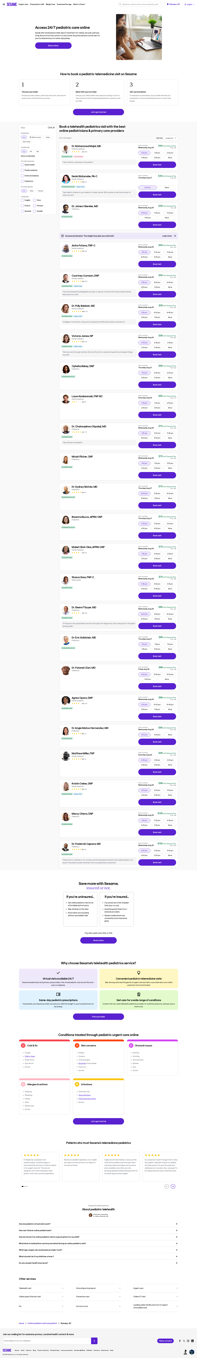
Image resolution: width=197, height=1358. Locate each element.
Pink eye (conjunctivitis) (87, 1099)
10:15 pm (145, 704)
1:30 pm (145, 373)
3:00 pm (158, 157)
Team (22, 1350)
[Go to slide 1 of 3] (22, 1186)
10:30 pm (171, 674)
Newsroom (105, 1350)
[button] (98, 1224)
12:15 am (150, 187)
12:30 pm (171, 493)
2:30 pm (171, 153)
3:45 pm (158, 347)
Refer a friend (79, 4)
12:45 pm (145, 498)
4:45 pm (145, 765)
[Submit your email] (94, 1341)
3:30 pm (145, 347)
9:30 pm (145, 674)
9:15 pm (158, 287)
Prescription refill (37, 4)
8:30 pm (158, 282)
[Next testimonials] (173, 1186)
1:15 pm (158, 644)
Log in (189, 4)
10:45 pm (171, 704)
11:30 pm (171, 213)
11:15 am (145, 252)
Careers (28, 1350)
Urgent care (23, 4)
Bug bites (82, 1063)
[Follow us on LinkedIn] (192, 1341)
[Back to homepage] (12, 4)
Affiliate (89, 1350)
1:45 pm (145, 554)
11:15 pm (158, 213)
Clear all (51, 127)
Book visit (164, 165)
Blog (34, 1350)
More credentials (28, 156)
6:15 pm (171, 584)
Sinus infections (85, 1095)
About (17, 1350)
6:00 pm (158, 584)
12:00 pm (145, 257)
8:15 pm (145, 282)
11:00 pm (145, 213)
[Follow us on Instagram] (188, 1341)
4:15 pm (158, 760)
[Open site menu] (4, 4)
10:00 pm (158, 674)
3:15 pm (171, 343)
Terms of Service (43, 1350)
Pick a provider (98, 1017)
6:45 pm (158, 589)
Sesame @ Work (79, 1350)
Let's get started (98, 112)
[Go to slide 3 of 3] (26, 1186)
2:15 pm (158, 153)
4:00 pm (145, 528)
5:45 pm (145, 584)
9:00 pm (145, 287)
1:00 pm (145, 403)
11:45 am (171, 252)
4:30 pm (158, 528)
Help (111, 1350)
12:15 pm (158, 257)
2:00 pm (145, 153)
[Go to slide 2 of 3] (24, 1186)
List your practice (67, 1350)
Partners (97, 1350)
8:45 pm (171, 282)
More (170, 158)
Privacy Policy (54, 1350)
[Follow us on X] (184, 1341)
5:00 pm (158, 765)
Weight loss (50, 4)
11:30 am (158, 252)
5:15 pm (158, 825)
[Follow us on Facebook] (179, 1341)
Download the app (64, 4)
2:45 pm (145, 157)
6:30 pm (145, 589)
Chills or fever (30, 1056)
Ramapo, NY (174, 4)
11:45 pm (150, 218)
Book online (53, 45)
